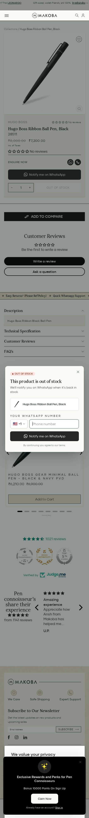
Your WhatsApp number (35, 416)
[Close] (78, 372)
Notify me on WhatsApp (47, 436)
